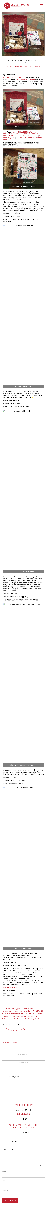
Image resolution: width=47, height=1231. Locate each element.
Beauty (10, 60)
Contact (33, 1224)
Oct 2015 (23, 132)
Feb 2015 (11, 136)
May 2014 (28, 138)
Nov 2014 (34, 136)
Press (26, 1224)
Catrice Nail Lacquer (14, 1013)
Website (5, 1190)
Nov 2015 (15, 132)
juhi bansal (29, 1016)
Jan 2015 (18, 136)
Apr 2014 (36, 138)
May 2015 (32, 134)
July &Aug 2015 (13, 134)
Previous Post (24, 1054)
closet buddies (16, 1016)
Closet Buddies (10, 1042)
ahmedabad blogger (11, 1008)
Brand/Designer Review (27, 60)
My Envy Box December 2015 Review (23, 66)
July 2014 (11, 138)
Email (4, 1181)
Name (5, 1171)
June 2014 (20, 138)
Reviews (23, 63)
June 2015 (24, 134)
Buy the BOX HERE (10, 987)
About (19, 1224)
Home (13, 1224)
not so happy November (25, 80)
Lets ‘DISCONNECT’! (23, 1105)
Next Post (23, 1062)
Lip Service (23, 1114)
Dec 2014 (26, 136)
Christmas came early (12, 78)
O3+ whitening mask (30, 1018)
